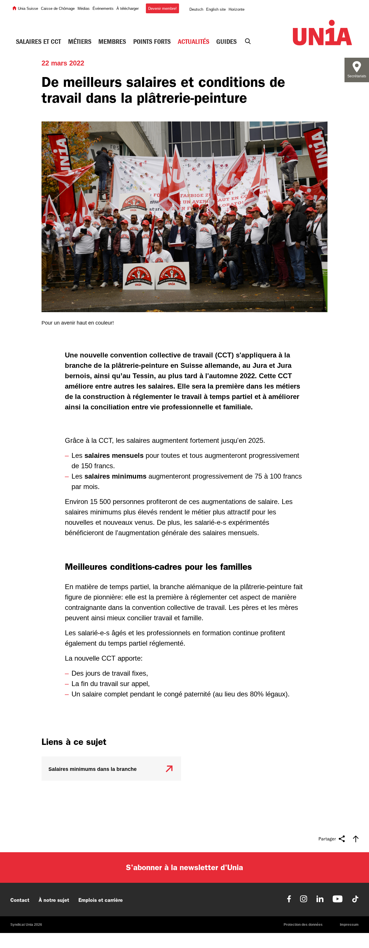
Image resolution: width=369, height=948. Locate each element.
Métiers (79, 42)
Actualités (193, 42)
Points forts (152, 42)
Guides (226, 42)
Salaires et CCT (38, 42)
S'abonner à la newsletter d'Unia (184, 867)
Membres (112, 42)
